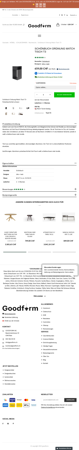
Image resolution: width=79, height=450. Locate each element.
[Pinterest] (15, 424)
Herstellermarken (10, 384)
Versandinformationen (50, 349)
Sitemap (45, 325)
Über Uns (46, 356)
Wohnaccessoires (10, 380)
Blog (44, 360)
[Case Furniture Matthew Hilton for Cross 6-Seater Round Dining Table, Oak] (10, 219)
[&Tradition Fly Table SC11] (49, 219)
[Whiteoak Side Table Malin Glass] (30, 219)
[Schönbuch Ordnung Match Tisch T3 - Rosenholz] (6, 113)
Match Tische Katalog (43, 109)
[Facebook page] (4, 424)
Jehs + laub (19, 174)
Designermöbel (9, 370)
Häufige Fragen (48, 346)
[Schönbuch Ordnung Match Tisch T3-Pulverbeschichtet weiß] (13, 108)
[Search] (13, 24)
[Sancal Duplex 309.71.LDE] (68, 219)
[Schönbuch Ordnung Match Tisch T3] (21, 113)
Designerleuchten (10, 373)
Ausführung (40, 83)
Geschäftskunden (48, 336)
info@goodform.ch (11, 342)
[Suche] (23, 24)
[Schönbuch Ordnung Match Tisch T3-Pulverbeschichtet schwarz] (17, 72)
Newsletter (46, 318)
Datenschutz (47, 311)
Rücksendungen (48, 329)
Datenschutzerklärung (48, 407)
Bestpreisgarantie (28, 10)
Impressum (46, 308)
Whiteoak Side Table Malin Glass (29, 234)
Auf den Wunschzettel (42, 100)
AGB (44, 315)
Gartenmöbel (9, 377)
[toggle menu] (39, 36)
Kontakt (45, 363)
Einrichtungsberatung (50, 342)
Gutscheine (46, 322)
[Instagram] (10, 424)
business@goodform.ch (13, 346)
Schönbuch (19, 170)
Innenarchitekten (48, 339)
